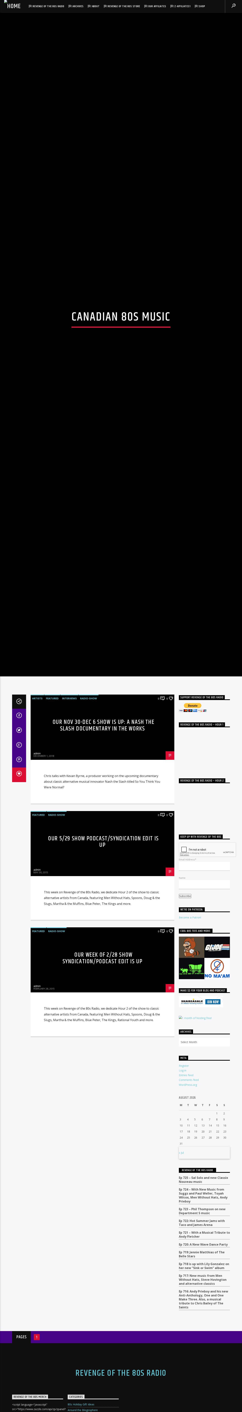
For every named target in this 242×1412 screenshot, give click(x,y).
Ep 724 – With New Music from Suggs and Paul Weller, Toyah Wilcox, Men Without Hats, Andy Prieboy (203, 1293)
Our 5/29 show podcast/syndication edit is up (103, 940)
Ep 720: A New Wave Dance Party (203, 1342)
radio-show (88, 796)
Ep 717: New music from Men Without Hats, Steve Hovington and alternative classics (202, 1377)
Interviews (69, 796)
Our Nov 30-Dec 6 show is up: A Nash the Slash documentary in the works (103, 823)
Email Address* (187, 957)
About (96, 6)
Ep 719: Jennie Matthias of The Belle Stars (202, 1352)
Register (184, 1163)
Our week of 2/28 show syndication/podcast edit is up (103, 1056)
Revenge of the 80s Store (124, 6)
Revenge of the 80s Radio (48, 6)
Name (182, 975)
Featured (52, 796)
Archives (78, 6)
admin (37, 851)
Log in (182, 1168)
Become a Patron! (190, 1015)
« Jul (181, 1250)
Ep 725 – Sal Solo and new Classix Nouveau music (203, 1278)
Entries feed (186, 1173)
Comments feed (189, 1177)
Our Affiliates (157, 6)
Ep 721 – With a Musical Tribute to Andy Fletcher (204, 1332)
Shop (202, 6)
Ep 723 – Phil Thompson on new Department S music (202, 1309)
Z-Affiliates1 (182, 6)
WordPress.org (188, 1182)
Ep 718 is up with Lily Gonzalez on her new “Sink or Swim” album (204, 1364)
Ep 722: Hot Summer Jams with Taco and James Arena (202, 1321)
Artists (37, 796)
